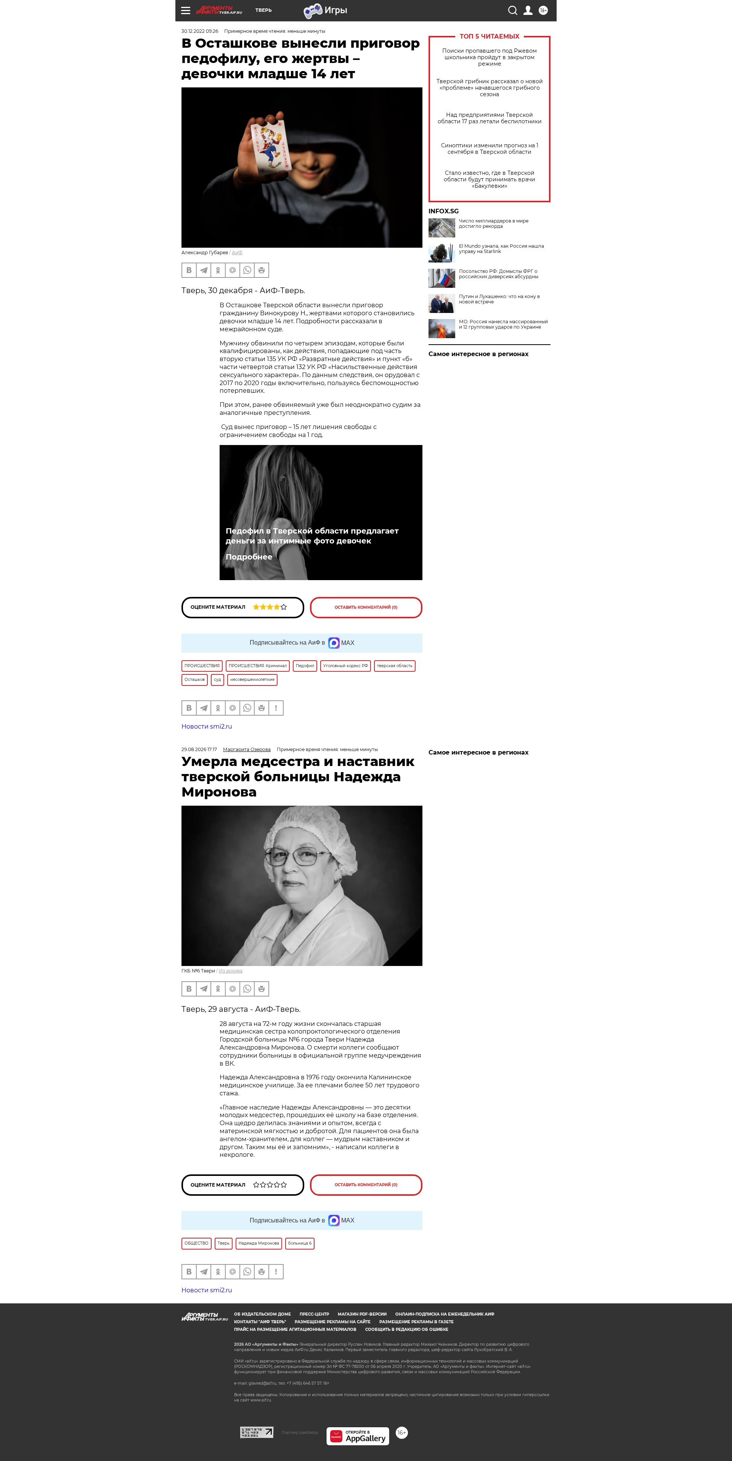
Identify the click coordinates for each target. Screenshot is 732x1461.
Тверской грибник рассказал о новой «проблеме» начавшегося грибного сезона (490, 88)
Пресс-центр (314, 1314)
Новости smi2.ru (206, 726)
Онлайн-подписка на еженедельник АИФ (444, 1314)
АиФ (237, 252)
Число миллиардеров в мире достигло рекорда (493, 223)
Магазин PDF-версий (362, 1314)
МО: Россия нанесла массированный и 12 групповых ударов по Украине (503, 324)
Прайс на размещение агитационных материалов (295, 1329)
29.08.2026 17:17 (199, 749)
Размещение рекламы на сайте (333, 1321)
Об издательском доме (262, 1314)
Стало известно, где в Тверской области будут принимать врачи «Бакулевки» (489, 179)
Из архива (230, 971)
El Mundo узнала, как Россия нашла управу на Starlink (501, 249)
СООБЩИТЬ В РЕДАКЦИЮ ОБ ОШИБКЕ (406, 1329)
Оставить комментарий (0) (366, 607)
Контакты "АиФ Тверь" (260, 1321)
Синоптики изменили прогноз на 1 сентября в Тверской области (489, 148)
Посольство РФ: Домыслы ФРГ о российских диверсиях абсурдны (498, 274)
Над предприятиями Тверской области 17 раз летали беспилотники (490, 118)
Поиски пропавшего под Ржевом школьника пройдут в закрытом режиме (489, 57)
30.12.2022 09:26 (199, 31)
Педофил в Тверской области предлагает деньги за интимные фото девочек (312, 535)
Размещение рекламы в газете (416, 1321)
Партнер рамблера (300, 1432)
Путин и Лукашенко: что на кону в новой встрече (499, 299)
